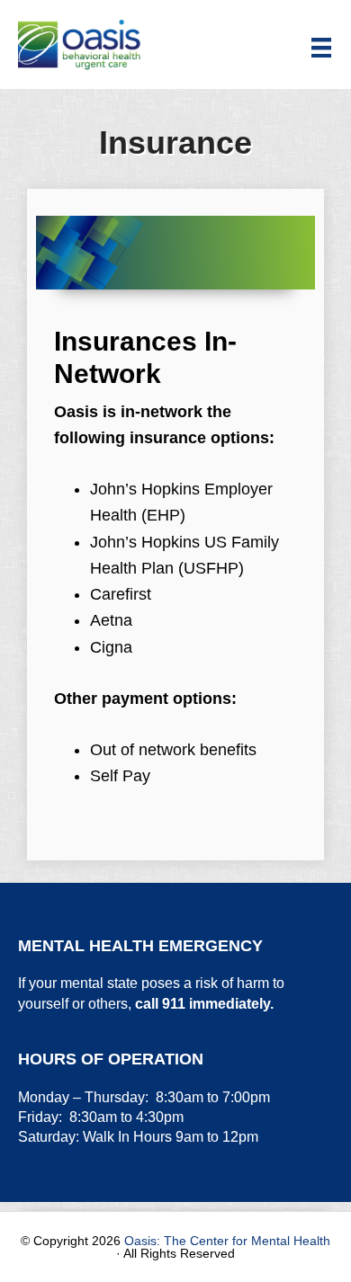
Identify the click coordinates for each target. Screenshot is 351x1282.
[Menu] (321, 46)
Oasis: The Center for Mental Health (227, 1240)
